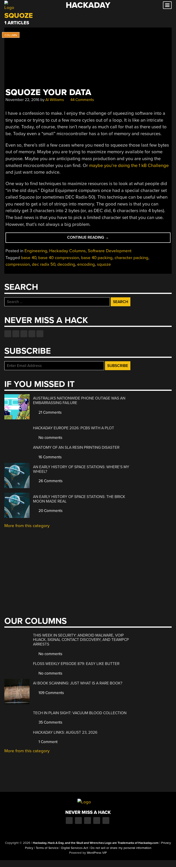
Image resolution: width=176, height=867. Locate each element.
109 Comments (51, 692)
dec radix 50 (43, 264)
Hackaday (88, 5)
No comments (50, 437)
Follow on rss (31, 333)
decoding (66, 264)
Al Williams (54, 99)
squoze (104, 264)
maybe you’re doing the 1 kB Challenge (129, 165)
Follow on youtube (23, 333)
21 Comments (50, 412)
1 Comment (48, 741)
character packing (131, 257)
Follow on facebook (7, 333)
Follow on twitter (15, 333)
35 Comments (50, 722)
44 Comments (81, 99)
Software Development (110, 250)
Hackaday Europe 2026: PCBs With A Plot (73, 428)
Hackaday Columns (67, 250)
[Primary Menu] (167, 5)
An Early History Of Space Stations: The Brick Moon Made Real (79, 499)
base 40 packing (97, 257)
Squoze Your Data (48, 92)
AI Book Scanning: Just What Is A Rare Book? (77, 683)
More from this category (27, 525)
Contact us (39, 333)
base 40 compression (58, 257)
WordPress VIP (97, 853)
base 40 (28, 257)
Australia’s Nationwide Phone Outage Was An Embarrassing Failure (79, 400)
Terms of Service (47, 848)
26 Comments (50, 481)
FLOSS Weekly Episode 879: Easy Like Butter (76, 663)
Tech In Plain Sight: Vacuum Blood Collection (79, 713)
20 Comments (50, 510)
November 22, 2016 (22, 99)
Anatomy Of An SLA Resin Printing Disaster (76, 447)
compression (18, 264)
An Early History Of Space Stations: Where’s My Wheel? (81, 469)
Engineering (36, 250)
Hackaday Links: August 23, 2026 (65, 732)
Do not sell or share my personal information (121, 848)
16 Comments (50, 457)
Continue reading (94, 239)
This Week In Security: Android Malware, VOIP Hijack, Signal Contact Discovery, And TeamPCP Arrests (81, 640)
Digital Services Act (74, 848)
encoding (86, 264)
